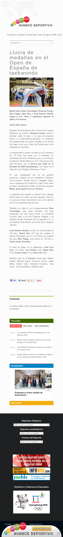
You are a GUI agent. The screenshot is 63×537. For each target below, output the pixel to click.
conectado (33, 306)
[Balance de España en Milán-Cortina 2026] (48, 382)
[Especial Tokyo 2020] (31, 466)
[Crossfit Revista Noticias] (31, 473)
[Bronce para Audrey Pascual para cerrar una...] (48, 387)
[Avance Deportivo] (31, 22)
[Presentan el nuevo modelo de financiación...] (48, 377)
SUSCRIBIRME (41, 528)
